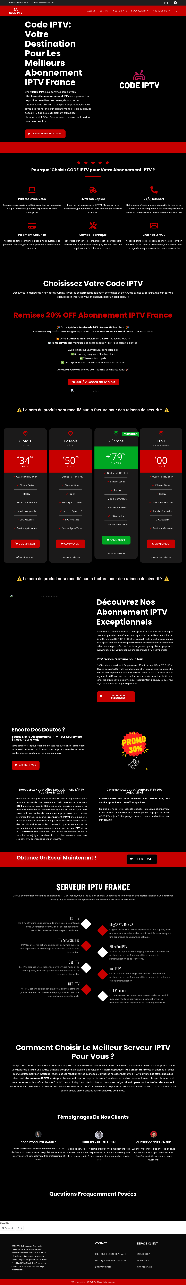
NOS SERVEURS (144, 1267)
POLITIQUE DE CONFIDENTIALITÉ (111, 1254)
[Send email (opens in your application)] (164, 3)
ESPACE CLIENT (144, 1254)
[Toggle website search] (176, 11)
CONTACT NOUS (103, 1267)
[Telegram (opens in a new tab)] (173, 2)
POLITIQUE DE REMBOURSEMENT (111, 1260)
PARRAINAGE (143, 1260)
